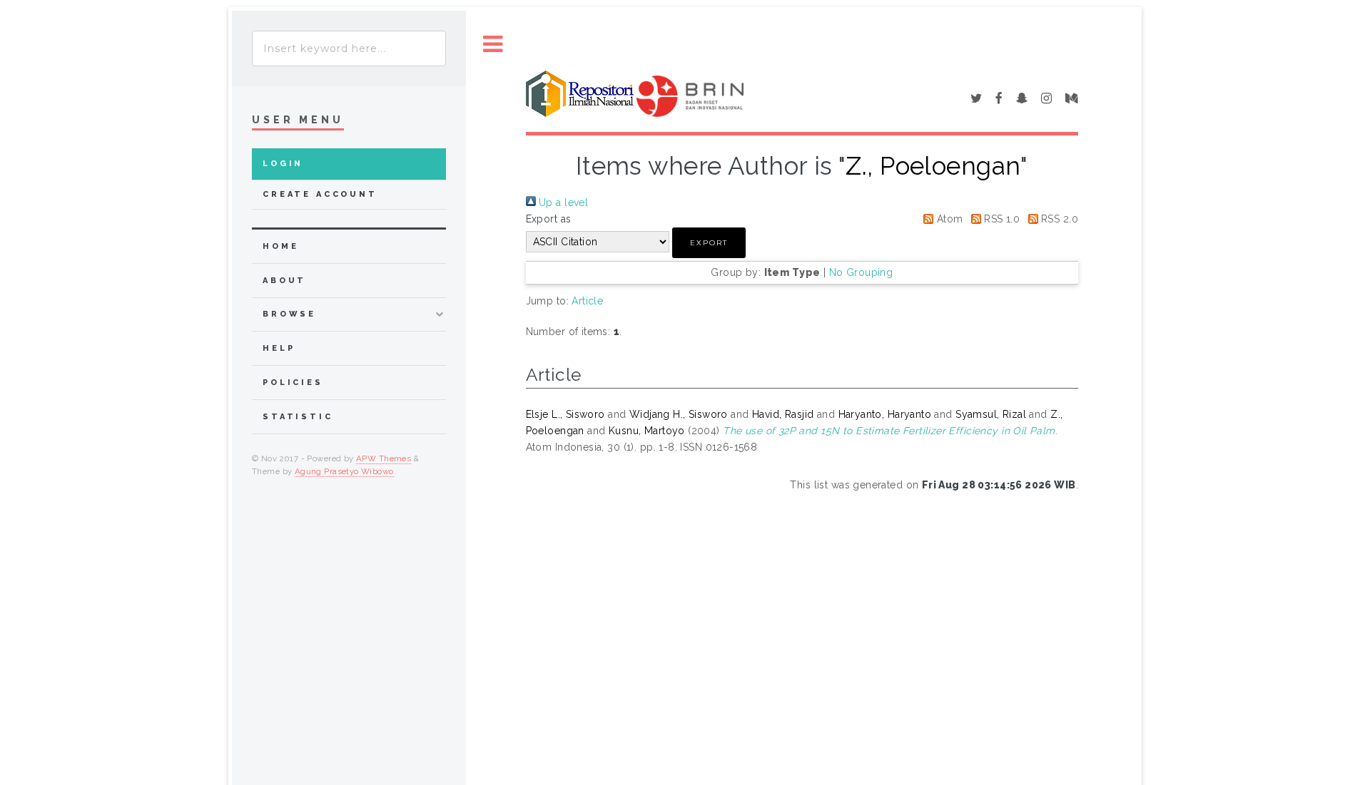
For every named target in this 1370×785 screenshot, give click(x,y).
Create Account (320, 194)
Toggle (493, 44)
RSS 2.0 (1058, 219)
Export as (549, 219)
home (280, 246)
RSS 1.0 (1000, 219)
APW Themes (383, 458)
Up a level (562, 202)
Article (587, 301)
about (284, 280)
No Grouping (861, 272)
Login (283, 163)
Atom (948, 219)
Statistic (298, 416)
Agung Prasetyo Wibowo (344, 471)
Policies (293, 382)
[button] (709, 242)
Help (279, 348)
